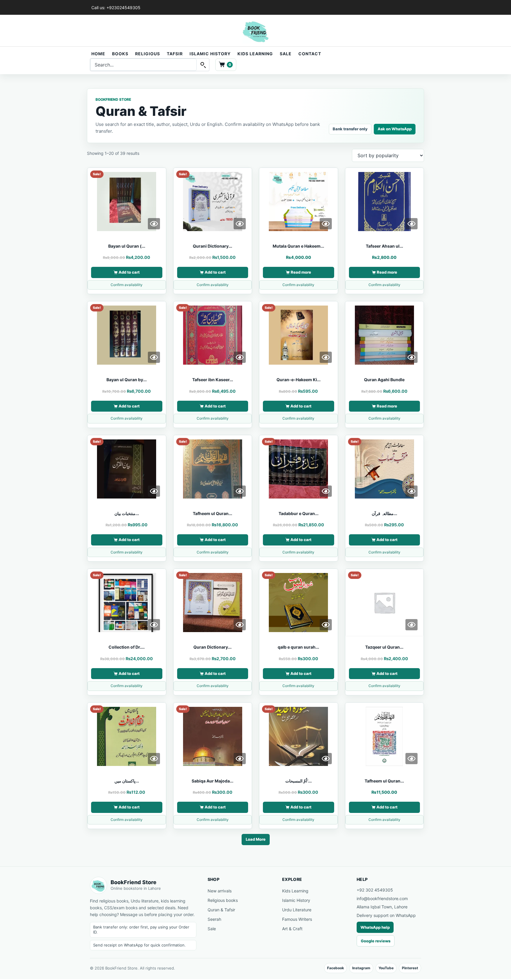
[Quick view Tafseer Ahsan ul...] (411, 223)
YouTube (386, 968)
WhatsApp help (375, 927)
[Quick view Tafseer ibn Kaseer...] (240, 357)
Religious (147, 53)
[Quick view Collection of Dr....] (154, 624)
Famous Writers (297, 919)
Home (98, 53)
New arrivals (220, 890)
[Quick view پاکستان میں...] (154, 758)
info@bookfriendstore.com (382, 898)
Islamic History (210, 53)
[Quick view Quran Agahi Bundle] (411, 357)
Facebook (335, 968)
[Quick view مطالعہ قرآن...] (411, 491)
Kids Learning (255, 53)
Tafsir (175, 53)
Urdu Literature (296, 909)
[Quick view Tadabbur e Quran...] (326, 491)
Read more (301, 272)
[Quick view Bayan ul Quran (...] (154, 223)
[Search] (203, 65)
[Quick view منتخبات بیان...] (154, 491)
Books (120, 53)
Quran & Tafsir (221, 909)
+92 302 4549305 (375, 889)
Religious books (223, 900)
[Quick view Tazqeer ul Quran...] (411, 624)
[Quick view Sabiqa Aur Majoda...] (240, 758)
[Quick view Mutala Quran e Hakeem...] (326, 223)
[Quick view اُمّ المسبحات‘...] (326, 758)
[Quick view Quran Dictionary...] (240, 624)
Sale (286, 53)
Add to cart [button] (129, 272)
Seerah (214, 919)
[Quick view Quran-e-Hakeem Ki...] (326, 357)
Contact (309, 53)
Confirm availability (127, 285)
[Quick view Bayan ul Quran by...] (154, 357)
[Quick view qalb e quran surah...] (326, 624)
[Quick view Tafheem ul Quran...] (240, 491)
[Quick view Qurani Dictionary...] (240, 223)
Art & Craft (292, 928)
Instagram (361, 968)
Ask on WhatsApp (395, 128)
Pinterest (410, 968)
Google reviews (375, 941)
